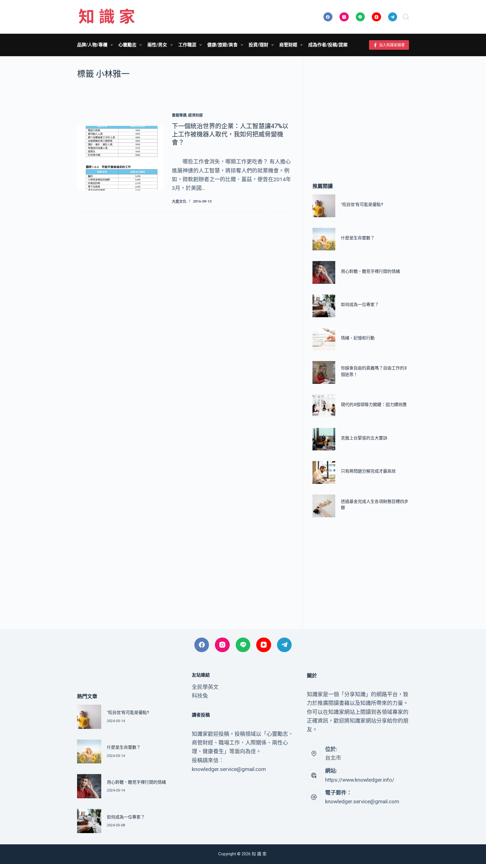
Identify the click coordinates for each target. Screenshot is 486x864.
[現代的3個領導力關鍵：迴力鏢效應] (323, 405)
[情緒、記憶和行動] (323, 339)
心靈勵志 (127, 44)
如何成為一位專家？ (360, 304)
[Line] (360, 17)
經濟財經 (195, 115)
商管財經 (288, 44)
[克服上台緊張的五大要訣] (323, 439)
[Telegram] (392, 17)
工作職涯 (187, 44)
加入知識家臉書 (392, 45)
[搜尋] (406, 17)
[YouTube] (376, 17)
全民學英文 (205, 687)
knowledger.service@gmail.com (362, 801)
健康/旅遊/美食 (222, 44)
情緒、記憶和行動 (358, 338)
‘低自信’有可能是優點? (362, 204)
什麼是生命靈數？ (358, 238)
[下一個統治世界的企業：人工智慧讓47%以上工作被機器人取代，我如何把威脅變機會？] (120, 158)
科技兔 (200, 696)
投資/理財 (258, 44)
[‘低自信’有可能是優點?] (323, 205)
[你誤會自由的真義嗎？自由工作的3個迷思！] (323, 372)
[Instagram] (344, 17)
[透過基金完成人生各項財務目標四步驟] (323, 506)
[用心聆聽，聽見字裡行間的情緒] (323, 272)
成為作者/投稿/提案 (328, 44)
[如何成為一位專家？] (323, 305)
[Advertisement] (360, 111)
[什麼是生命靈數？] (323, 239)
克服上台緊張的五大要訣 (364, 438)
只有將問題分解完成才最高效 (368, 471)
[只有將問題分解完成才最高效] (323, 472)
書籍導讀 (179, 115)
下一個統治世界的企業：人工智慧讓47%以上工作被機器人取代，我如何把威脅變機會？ (230, 134)
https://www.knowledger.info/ (359, 780)
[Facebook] (328, 17)
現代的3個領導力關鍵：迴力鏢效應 (374, 404)
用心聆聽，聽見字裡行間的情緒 (370, 271)
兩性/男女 (157, 44)
